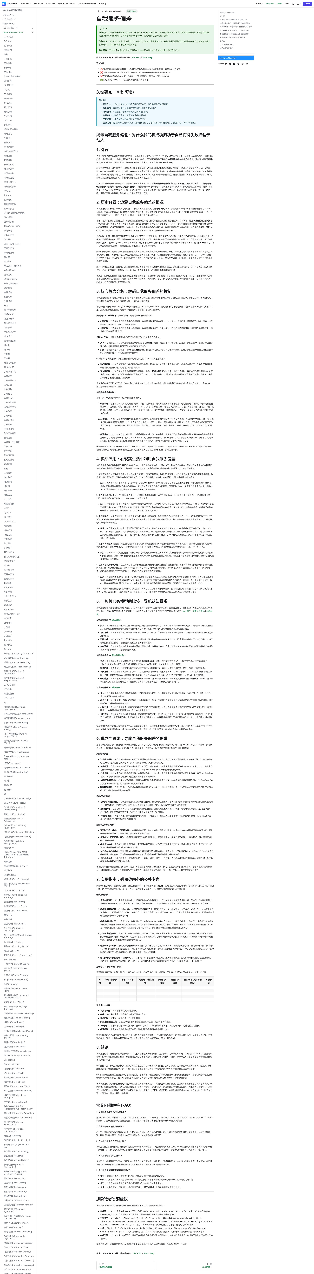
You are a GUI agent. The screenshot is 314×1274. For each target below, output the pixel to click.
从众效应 (8, 195)
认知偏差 (8, 376)
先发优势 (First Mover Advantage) (13, 929)
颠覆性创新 (9, 693)
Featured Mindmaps (87, 3)
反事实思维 (9, 574)
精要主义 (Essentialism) (14, 814)
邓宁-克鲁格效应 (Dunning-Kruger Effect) (16, 735)
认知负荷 (8, 411)
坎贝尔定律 (9, 318)
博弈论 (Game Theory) (14, 1022)
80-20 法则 (8, 36)
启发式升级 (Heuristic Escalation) (19, 1113)
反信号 (7, 565)
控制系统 (8, 539)
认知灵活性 (9, 398)
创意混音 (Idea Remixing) (15, 1191)
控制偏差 (8, 534)
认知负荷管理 (10, 402)
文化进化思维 (10, 596)
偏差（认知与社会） (13, 243)
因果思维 (8, 327)
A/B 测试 (8, 41)
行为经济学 (9, 235)
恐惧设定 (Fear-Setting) (14, 901)
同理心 (7, 780)
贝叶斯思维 (9, 217)
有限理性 (8, 292)
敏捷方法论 (9, 98)
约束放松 (8, 508)
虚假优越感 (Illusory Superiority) (18, 1204)
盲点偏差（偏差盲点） (14, 265)
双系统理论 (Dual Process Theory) (15, 728)
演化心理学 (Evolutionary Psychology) (15, 826)
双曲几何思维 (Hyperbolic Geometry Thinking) (15, 1172)
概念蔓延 (8, 477)
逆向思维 (8, 530)
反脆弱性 (8, 138)
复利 (6, 468)
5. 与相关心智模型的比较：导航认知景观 (234, 30)
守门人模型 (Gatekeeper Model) (18, 1031)
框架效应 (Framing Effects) (16, 979)
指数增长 (8, 861)
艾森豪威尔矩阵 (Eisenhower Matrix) (17, 757)
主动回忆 (8, 72)
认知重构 (8, 424)
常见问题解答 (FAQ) (227, 44)
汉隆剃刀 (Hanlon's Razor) (16, 1077)
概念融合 (8, 490)
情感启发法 (9, 85)
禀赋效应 (8, 785)
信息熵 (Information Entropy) (17, 1251)
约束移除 (8, 512)
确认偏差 (187, 611)
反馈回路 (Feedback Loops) (16, 910)
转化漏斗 (8, 547)
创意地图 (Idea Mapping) (15, 1187)
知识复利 (8, 464)
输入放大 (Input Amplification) (17, 1269)
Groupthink (9, 1059)
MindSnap (147, 57)
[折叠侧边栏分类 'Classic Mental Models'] (33, 32)
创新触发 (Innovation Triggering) (19, 1265)
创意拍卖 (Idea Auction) (14, 1178)
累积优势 (8, 600)
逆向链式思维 (10, 186)
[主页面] (98, 11)
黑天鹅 (7, 257)
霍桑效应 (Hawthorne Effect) (17, 1086)
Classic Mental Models (12, 32)
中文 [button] (297, 3)
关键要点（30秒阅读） (228, 12)
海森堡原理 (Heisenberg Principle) (15, 1096)
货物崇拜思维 (10, 323)
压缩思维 (8, 473)
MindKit (136, 57)
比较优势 (8, 446)
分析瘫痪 (8, 124)
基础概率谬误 (10, 204)
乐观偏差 (116, 687)
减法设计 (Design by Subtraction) (19, 653)
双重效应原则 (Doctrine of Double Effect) (15, 708)
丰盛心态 (8, 58)
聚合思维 (8, 543)
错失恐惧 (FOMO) (12, 950)
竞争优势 (8, 451)
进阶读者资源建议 (226, 48)
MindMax (38, 3)
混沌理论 (8, 336)
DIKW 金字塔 (9, 685)
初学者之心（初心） (13, 226)
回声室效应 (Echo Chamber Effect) (16, 741)
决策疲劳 (8, 618)
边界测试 (8, 287)
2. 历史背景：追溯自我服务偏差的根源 (233, 19)
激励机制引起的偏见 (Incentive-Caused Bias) (18, 1217)
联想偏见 (8, 142)
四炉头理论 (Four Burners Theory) (15, 969)
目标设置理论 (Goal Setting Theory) (16, 1036)
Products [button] (24, 3)
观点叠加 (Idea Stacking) (15, 1196)
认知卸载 (8, 415)
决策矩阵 (8, 622)
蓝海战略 (8, 274)
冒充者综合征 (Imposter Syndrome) (14, 1210)
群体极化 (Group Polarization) (17, 1055)
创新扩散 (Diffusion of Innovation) (14, 672)
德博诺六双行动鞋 (12, 614)
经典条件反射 (10, 362)
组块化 (7, 345)
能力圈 (7, 349)
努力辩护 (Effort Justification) (17, 752)
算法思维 (8, 107)
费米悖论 (8, 915)
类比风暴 (8, 120)
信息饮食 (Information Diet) (16, 1247)
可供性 (7, 89)
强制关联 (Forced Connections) (18, 955)
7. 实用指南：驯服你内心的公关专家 (232, 37)
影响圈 (7, 358)
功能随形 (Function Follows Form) (16, 989)
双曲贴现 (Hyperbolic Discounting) (13, 1165)
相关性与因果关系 (12, 556)
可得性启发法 (10, 182)
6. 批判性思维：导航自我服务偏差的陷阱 (234, 34)
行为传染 (8, 230)
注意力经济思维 (11, 151)
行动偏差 (8, 63)
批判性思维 (9, 587)
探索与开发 (9, 848)
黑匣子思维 (9, 248)
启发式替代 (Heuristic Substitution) (13, 1130)
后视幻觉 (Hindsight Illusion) (17, 1140)
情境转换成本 (10, 521)
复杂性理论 (9, 459)
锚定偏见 (8, 133)
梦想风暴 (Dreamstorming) (16, 722)
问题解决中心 (8, 23)
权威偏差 (8, 160)
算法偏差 (8, 102)
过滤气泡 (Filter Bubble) (14, 923)
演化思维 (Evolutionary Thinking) (19, 832)
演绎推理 (8, 631)
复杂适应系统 (10, 455)
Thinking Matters (274, 3)
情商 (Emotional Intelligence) (17, 767)
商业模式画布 (10, 310)
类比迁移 (8, 116)
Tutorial (259, 3)
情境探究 (8, 525)
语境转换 (8, 517)
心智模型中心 (8, 14)
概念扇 (7, 486)
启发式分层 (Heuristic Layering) (18, 1117)
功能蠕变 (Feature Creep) (15, 906)
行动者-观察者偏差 (12, 76)
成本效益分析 (10, 561)
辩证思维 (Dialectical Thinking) (18, 666)
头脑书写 (8, 301)
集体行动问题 (10, 433)
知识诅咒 (8, 605)
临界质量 (8, 583)
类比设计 (8, 649)
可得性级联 (9, 177)
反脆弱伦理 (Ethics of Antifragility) (13, 819)
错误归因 (8, 870)
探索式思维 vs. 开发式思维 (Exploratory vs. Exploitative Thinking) (16, 855)
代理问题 (8, 94)
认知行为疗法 (10, 371)
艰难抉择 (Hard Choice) (14, 1082)
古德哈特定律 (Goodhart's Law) (18, 1051)
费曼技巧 (8, 919)
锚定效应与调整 (11, 129)
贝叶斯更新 (9, 221)
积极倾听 (8, 67)
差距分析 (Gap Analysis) (14, 1026)
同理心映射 (9, 776)
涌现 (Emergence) (12, 763)
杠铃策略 (8, 199)
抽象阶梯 (8, 50)
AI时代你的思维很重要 (12, 10)
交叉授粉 (8, 591)
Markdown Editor (66, 3)
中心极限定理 (10, 332)
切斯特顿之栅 (10, 340)
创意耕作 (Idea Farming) (15, 1182)
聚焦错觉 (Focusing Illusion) (16, 946)
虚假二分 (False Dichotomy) (16, 879)
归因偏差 (8, 155)
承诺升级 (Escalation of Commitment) (14, 808)
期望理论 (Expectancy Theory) (17, 836)
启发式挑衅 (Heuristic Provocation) (13, 1123)
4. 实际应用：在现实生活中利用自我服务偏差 (236, 27)
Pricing (102, 3)
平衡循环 (8, 191)
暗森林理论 (9, 609)
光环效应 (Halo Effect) (14, 1073)
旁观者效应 (9, 314)
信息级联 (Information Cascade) (18, 1243)
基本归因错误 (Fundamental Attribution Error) (16, 996)
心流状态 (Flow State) (13, 942)
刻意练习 (8, 640)
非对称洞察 (9, 147)
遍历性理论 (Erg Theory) (15, 802)
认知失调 (8, 384)
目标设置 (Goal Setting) (14, 1042)
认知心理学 (9, 420)
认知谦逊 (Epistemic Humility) (17, 798)
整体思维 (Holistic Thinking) (16, 1151)
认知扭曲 (8, 389)
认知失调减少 (10, 380)
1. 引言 (222, 16)
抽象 (6, 54)
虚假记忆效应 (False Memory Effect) (17, 884)
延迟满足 (8, 636)
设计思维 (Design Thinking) (16, 658)
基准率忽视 (9, 208)
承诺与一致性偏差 (12, 442)
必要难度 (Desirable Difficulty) (17, 662)
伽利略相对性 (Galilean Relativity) (19, 1013)
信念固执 (8, 239)
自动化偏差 (9, 169)
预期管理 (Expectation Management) (14, 842)
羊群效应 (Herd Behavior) (15, 1102)
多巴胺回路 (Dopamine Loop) (17, 718)
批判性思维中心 (9, 19)
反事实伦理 (9, 569)
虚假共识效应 (10, 874)
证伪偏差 (8, 689)
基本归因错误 (198, 611)
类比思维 (8, 111)
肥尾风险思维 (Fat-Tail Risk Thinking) (15, 896)
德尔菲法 (8, 644)
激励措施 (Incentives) (13, 1227)
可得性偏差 (9, 173)
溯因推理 (8, 45)
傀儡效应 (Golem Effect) (14, 1046)
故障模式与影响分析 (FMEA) (16, 866)
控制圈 (7, 354)
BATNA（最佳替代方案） (15, 213)
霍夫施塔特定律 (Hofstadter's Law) (17, 1145)
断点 (6, 305)
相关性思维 (9, 552)
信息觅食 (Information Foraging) (19, 1256)
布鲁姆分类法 (10, 270)
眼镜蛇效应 (9, 367)
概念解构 (8, 481)
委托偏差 (8, 437)
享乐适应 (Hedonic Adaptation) (18, 1090)
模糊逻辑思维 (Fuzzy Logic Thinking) (15, 1007)
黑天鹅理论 (9, 252)
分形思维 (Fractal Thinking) (16, 975)
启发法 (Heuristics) (12, 1135)
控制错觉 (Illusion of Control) (17, 1200)
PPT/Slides (50, 3)
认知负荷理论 (10, 406)
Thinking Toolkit (9, 28)
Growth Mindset (11, 1064)
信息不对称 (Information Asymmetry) (15, 1237)
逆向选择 (8, 80)
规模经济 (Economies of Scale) (17, 747)
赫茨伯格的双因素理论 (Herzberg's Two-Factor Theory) (18, 1107)
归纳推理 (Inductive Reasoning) (18, 1231)
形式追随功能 (10, 959)
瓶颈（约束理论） (12, 283)
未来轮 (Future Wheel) (14, 1002)
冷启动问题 (9, 428)
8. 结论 (222, 41)
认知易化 (8, 393)
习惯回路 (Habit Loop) (14, 1068)
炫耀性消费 (9, 503)
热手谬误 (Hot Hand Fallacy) (16, 1160)
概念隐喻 (8, 495)
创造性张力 (9, 578)
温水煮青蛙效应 (11, 279)
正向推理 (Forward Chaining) (17, 964)
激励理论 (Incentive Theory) (16, 1222)
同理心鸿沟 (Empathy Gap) (16, 772)
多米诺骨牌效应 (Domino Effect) (18, 713)
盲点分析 (8, 261)
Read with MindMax (227, 58)
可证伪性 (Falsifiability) (14, 890)
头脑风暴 (8, 296)
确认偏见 (8, 499)
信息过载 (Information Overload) (19, 1260)
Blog (287, 3)
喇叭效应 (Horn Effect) (14, 1155)
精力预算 (8, 789)
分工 (6, 702)
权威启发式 (9, 164)
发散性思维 (9, 698)
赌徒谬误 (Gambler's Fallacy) (17, 1017)
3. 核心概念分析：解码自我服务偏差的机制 (235, 23)
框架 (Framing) (10, 984)
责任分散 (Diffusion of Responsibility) (14, 679)
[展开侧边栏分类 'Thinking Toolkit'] (33, 28)
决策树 (7, 627)
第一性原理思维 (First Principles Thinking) (18, 936)
